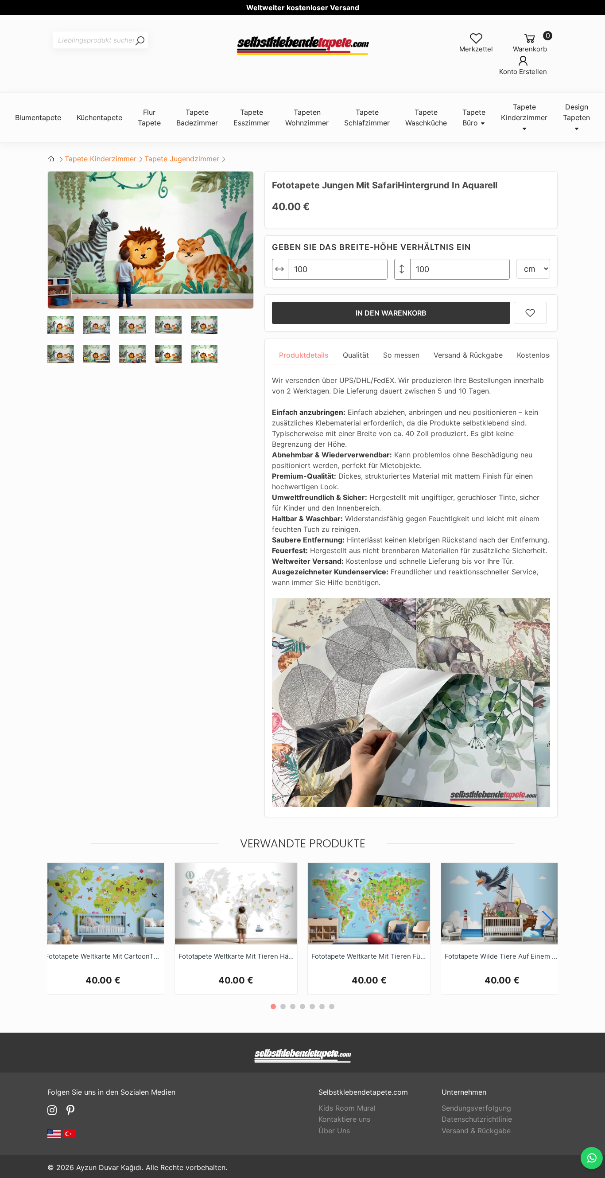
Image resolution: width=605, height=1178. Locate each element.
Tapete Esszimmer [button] (251, 117)
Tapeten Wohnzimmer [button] (307, 117)
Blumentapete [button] (38, 117)
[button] (547, 920)
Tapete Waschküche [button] (426, 117)
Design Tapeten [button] (576, 112)
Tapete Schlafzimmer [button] (367, 117)
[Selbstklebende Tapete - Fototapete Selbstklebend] (302, 46)
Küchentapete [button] (99, 117)
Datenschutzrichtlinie (477, 1119)
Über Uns (334, 1130)
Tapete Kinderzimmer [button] (524, 112)
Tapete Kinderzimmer (100, 158)
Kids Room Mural (347, 1108)
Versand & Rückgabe (476, 1130)
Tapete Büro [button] (473, 117)
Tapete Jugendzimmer (181, 158)
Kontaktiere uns (344, 1119)
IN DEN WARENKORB (391, 312)
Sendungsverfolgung (476, 1108)
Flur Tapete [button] (149, 117)
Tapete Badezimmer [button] (197, 117)
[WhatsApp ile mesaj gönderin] (592, 1158)
